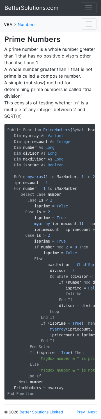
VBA (8, 24)
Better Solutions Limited (41, 412)
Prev (81, 412)
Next (92, 412)
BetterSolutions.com (31, 7)
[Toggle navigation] (89, 7)
